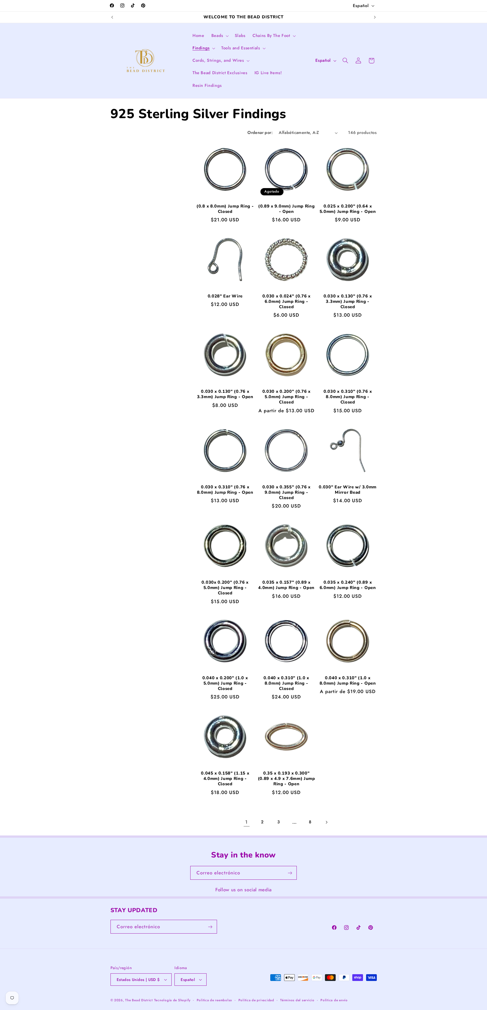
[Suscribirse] (290, 873)
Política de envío (334, 1000)
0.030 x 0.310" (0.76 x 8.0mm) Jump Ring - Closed (348, 397)
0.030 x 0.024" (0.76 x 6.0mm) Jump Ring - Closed (286, 302)
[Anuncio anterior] (112, 17)
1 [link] (246, 822)
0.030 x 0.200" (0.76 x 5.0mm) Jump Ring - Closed (286, 397)
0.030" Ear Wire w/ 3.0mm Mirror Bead (348, 489)
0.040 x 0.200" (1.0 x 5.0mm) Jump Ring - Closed (225, 683)
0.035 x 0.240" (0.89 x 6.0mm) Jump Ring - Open (348, 585)
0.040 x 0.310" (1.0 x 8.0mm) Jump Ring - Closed (286, 683)
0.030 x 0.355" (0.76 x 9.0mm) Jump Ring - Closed (286, 492)
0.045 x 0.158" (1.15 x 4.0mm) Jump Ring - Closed (225, 779)
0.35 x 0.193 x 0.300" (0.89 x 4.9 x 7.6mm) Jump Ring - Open (286, 779)
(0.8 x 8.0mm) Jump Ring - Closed (225, 209)
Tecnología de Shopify (172, 1000)
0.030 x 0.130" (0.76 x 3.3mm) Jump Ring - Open (225, 394)
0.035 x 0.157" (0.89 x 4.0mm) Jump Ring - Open (286, 585)
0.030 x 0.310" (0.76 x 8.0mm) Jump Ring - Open (225, 489)
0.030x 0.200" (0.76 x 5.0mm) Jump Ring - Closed (225, 588)
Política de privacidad (256, 1000)
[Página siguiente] (326, 822)
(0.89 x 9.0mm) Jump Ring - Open (286, 209)
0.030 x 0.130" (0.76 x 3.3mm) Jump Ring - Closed (348, 302)
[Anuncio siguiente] (375, 17)
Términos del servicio (297, 1000)
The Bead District (139, 1000)
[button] (219, 36)
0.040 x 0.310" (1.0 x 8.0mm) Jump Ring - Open (348, 680)
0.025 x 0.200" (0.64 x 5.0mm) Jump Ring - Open (348, 209)
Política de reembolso (214, 1000)
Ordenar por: (260, 132)
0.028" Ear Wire (225, 296)
